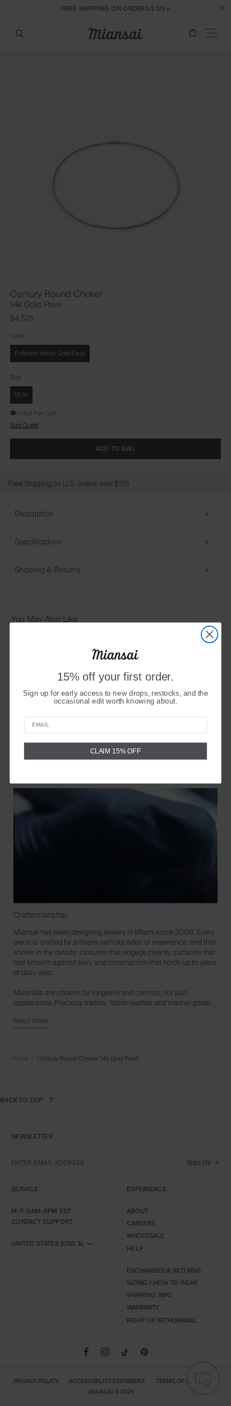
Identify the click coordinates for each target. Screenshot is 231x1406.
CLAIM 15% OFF (115, 751)
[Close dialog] (209, 634)
